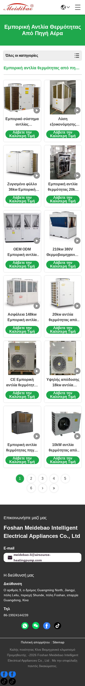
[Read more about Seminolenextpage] (43, 488)
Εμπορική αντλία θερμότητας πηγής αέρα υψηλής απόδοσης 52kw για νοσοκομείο (22, 448)
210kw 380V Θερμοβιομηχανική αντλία (62, 252)
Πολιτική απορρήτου (35, 642)
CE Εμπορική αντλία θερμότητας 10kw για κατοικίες (22, 383)
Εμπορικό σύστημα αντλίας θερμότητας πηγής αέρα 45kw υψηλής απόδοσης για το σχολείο (22, 122)
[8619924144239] (25, 626)
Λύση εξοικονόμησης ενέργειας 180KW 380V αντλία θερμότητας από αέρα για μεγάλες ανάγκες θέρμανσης (63, 122)
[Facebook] (8, 676)
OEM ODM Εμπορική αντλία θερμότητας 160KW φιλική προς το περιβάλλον (22, 252)
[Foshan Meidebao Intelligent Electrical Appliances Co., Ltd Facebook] (47, 626)
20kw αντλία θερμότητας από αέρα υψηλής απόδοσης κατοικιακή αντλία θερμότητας (63, 317)
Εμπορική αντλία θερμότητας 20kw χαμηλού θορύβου (62, 187)
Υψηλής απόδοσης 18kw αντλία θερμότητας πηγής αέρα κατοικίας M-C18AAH (62, 383)
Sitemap (58, 642)
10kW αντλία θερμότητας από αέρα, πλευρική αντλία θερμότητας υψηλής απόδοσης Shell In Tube (63, 448)
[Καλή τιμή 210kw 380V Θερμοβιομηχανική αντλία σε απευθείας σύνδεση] (63, 228)
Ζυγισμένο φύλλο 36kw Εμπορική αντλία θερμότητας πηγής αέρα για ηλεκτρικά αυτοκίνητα (22, 187)
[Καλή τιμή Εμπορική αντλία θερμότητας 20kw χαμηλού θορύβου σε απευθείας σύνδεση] (63, 162)
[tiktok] (57, 626)
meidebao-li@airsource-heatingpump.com (32, 557)
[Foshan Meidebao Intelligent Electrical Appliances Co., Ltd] (19, 7)
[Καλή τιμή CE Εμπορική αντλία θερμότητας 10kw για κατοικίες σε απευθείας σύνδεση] (22, 358)
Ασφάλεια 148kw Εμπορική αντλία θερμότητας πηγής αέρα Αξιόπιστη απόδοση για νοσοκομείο (22, 317)
